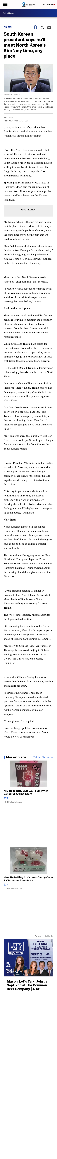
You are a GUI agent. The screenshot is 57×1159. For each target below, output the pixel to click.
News (8, 26)
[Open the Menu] (5, 4)
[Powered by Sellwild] (49, 936)
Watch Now (48, 5)
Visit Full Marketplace (43, 757)
